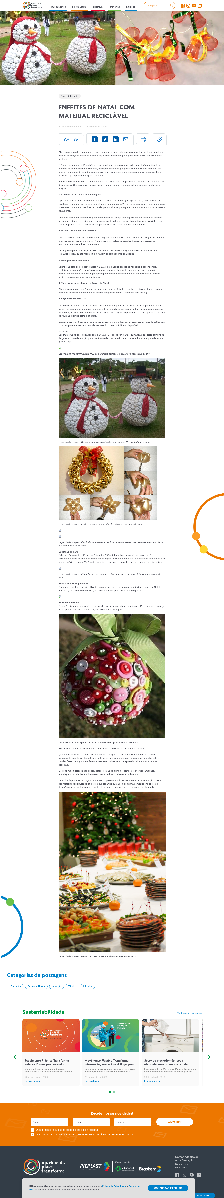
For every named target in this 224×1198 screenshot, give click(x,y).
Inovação (56, 986)
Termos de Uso (85, 1134)
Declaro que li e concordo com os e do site (85, 1134)
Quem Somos (58, 6)
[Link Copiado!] (160, 139)
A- (76, 139)
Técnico (72, 986)
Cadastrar (175, 1121)
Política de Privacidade (111, 1134)
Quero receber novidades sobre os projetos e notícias (67, 1129)
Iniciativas (97, 6)
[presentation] (15, 1057)
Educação (15, 986)
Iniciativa (87, 986)
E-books (130, 6)
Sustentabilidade (36, 986)
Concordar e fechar (168, 1188)
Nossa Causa (79, 6)
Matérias (115, 6)
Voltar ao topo (200, 1195)
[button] (110, 1092)
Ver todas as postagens (189, 1013)
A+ (66, 139)
